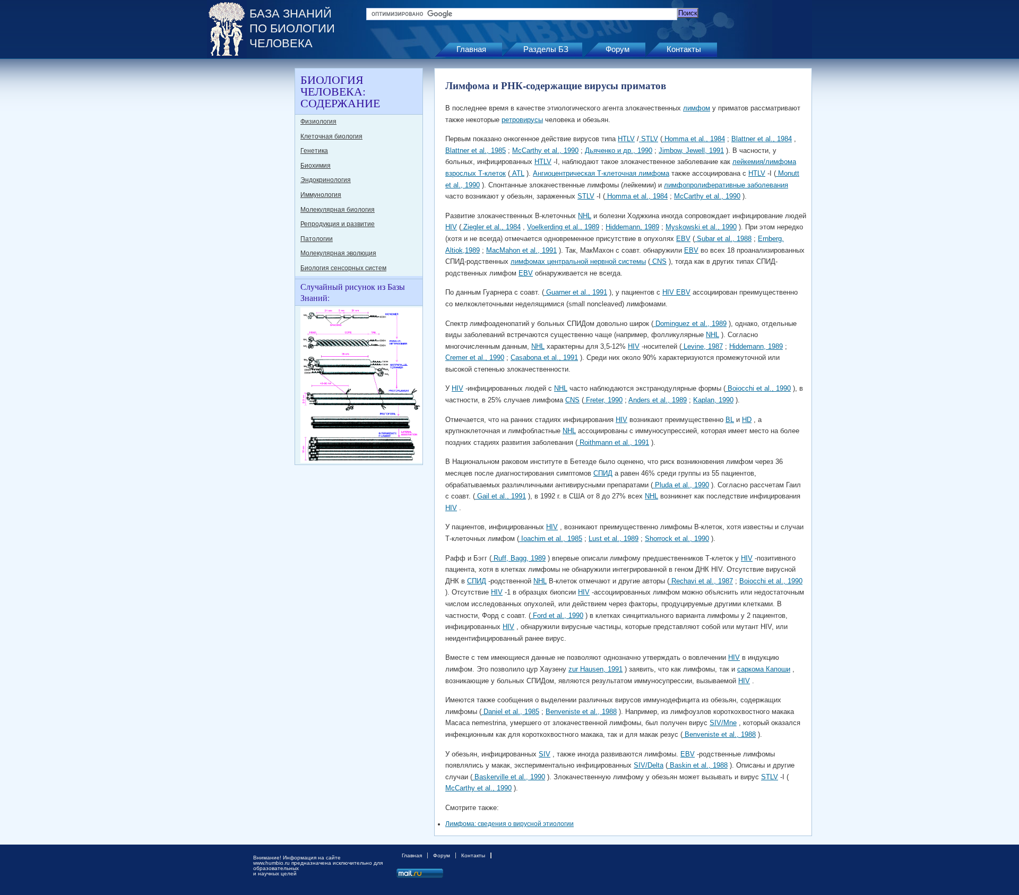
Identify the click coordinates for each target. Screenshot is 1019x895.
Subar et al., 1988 (723, 239)
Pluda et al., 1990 (681, 485)
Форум (617, 49)
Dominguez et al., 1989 (690, 324)
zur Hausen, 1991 (595, 669)
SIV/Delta (648, 765)
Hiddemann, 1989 (632, 227)
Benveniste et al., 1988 (581, 712)
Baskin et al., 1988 (698, 765)
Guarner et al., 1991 (575, 292)
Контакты (684, 49)
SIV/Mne (723, 723)
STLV (648, 139)
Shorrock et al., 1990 (677, 539)
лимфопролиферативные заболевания (726, 185)
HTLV (626, 139)
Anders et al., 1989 (657, 400)
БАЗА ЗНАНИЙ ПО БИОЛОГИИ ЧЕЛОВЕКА (292, 28)
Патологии (316, 239)
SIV (544, 754)
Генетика (314, 150)
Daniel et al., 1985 (510, 712)
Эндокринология (325, 180)
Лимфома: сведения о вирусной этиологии (509, 824)
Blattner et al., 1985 (475, 150)
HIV (451, 227)
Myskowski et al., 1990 (701, 227)
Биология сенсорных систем (343, 268)
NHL (584, 216)
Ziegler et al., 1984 (491, 227)
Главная (471, 49)
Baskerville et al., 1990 (508, 777)
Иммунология (320, 195)
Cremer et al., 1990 (474, 358)
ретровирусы (522, 120)
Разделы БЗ (545, 49)
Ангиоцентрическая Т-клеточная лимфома (601, 173)
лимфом (696, 108)
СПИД (602, 473)
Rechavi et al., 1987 (701, 581)
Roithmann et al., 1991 (613, 442)
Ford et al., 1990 (557, 615)
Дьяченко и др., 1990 (618, 150)
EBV (683, 239)
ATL (517, 173)
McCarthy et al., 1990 (545, 150)
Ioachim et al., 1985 (550, 539)
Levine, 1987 (702, 346)
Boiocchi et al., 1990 (758, 388)
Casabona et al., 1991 (544, 358)
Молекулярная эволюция (338, 253)
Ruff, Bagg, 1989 (518, 558)
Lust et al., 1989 (613, 539)
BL (730, 420)
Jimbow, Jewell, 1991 (691, 150)
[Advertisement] (249, 227)
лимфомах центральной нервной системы (578, 261)
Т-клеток (491, 173)
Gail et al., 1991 (500, 496)
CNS (658, 261)
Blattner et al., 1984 (761, 139)
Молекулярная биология (337, 209)
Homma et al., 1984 (693, 139)
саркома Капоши (763, 669)
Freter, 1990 (603, 400)
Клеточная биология (331, 136)
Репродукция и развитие (337, 224)
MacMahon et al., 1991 (521, 250)
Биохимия (315, 165)
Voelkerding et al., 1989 (563, 227)
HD (747, 420)
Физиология (318, 121)
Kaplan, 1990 (713, 400)
